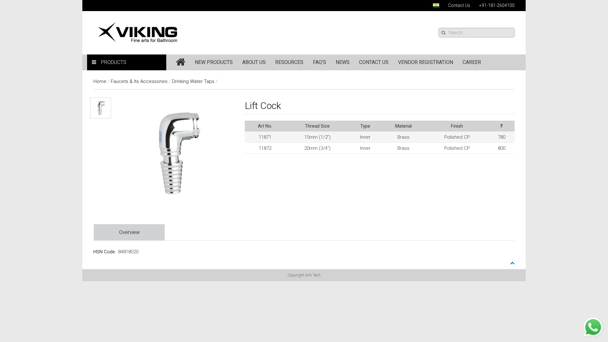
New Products (214, 62)
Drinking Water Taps (193, 81)
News (343, 62)
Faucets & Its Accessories (139, 81)
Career (472, 62)
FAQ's (319, 62)
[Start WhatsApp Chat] (593, 326)
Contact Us (459, 5)
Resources (289, 62)
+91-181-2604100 (497, 5)
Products (113, 62)
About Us (254, 62)
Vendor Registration (425, 62)
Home (99, 81)
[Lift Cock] (177, 152)
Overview (129, 232)
